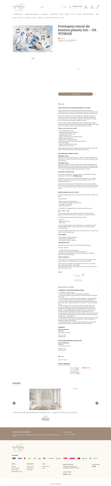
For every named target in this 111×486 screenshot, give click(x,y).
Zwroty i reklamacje (15, 469)
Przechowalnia (29, 469)
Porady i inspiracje (45, 466)
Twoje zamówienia (30, 466)
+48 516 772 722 (77, 6)
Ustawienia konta (30, 468)
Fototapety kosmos (41, 17)
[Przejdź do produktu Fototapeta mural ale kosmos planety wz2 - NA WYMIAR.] (75, 370)
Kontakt (43, 468)
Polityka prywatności (15, 468)
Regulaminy (14, 466)
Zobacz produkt (45, 419)
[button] (65, 7)
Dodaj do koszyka (75, 94)
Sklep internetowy (55, 484)
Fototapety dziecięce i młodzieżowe (30, 17)
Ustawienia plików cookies (16, 471)
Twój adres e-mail (67, 432)
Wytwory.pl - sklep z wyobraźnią (18, 17)
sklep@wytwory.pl (62, 336)
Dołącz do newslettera (70, 434)
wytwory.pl (60, 22)
